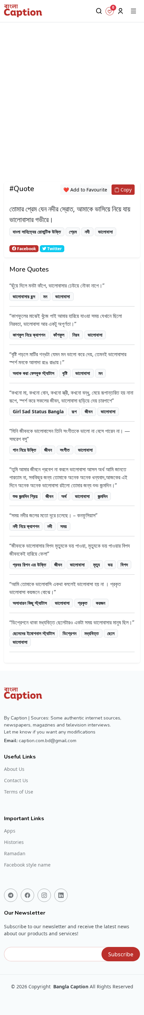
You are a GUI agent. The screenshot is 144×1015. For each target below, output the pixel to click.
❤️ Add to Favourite (85, 189)
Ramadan (14, 853)
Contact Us (16, 780)
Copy (125, 189)
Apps (9, 831)
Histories (14, 842)
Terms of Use (18, 792)
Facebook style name (27, 865)
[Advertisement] (72, 110)
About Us (14, 769)
